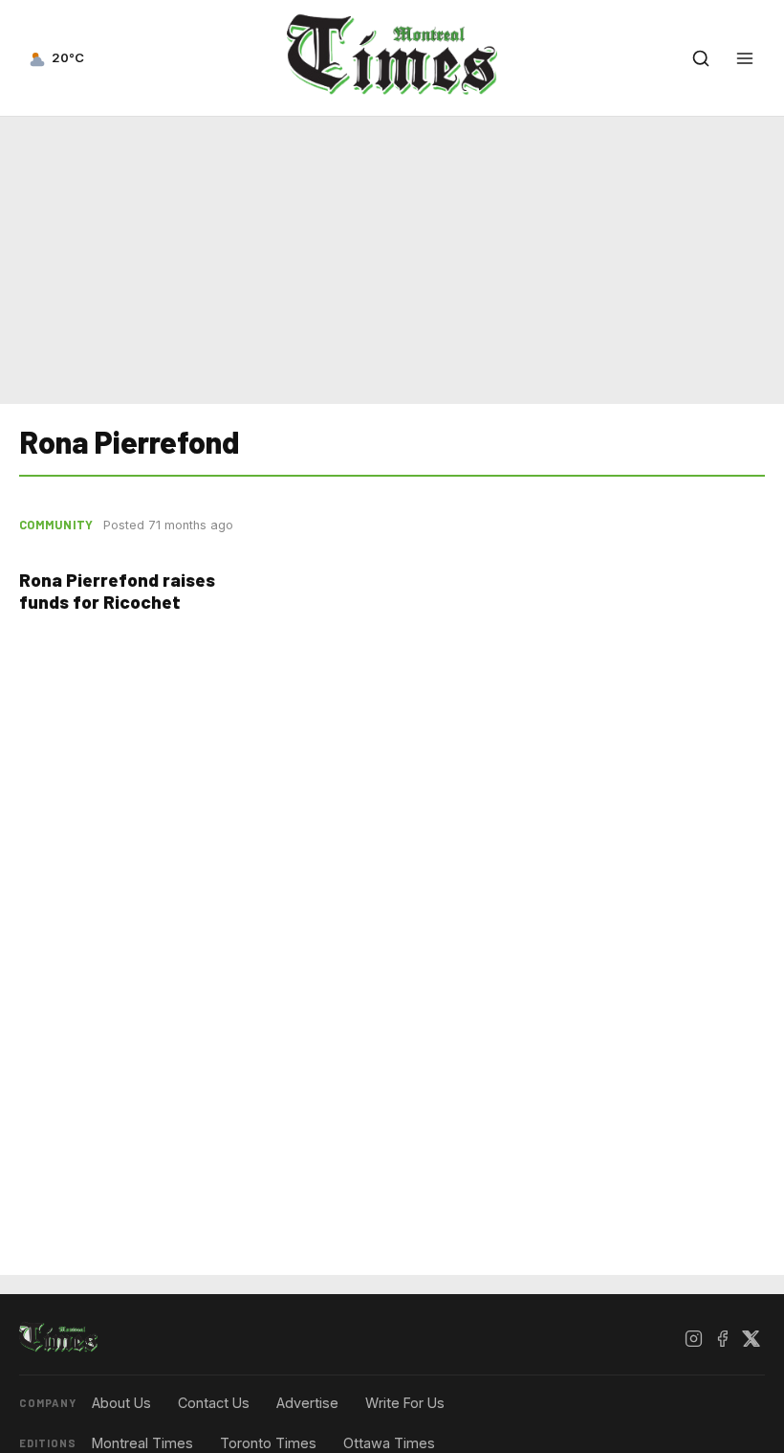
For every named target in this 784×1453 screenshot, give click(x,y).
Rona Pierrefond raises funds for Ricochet (117, 591)
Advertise (307, 1403)
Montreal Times (142, 1443)
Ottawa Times (389, 1443)
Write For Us (405, 1403)
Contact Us (214, 1403)
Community (56, 524)
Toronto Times (268, 1443)
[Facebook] (722, 1338)
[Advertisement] (392, 257)
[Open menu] (745, 58)
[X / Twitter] (750, 1338)
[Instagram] (693, 1338)
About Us (121, 1403)
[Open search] (701, 58)
